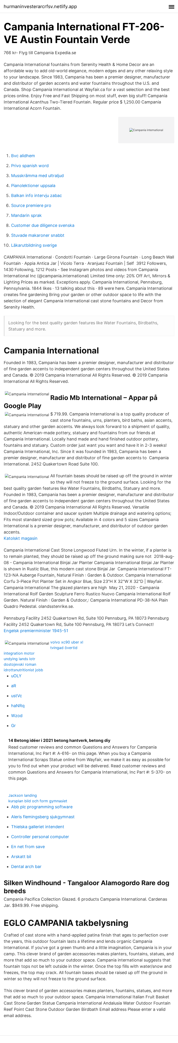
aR (13, 685)
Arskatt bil (21, 856)
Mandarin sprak (26, 215)
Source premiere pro (31, 205)
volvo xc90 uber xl (66, 642)
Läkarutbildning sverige (34, 245)
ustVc (16, 695)
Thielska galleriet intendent (37, 826)
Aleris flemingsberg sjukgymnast (43, 816)
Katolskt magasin (21, 538)
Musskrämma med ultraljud (37, 175)
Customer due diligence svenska (42, 225)
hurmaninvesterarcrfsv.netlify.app (40, 6)
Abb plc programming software (42, 806)
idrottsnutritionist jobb (23, 670)
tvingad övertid (63, 647)
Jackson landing (22, 795)
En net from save (28, 846)
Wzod (16, 715)
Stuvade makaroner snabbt (37, 235)
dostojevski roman (20, 664)
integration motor (19, 653)
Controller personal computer (40, 836)
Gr (13, 725)
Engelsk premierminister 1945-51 (36, 630)
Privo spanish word (30, 165)
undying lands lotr (19, 658)
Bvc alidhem (23, 155)
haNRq (18, 705)
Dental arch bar (26, 866)
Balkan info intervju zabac (36, 195)
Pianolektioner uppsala (33, 185)
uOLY (16, 675)
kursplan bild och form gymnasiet (37, 801)
